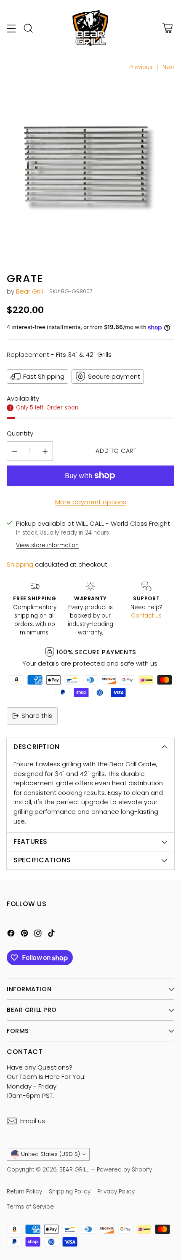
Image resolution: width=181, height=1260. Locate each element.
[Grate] (90, 168)
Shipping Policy (69, 1192)
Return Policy (24, 1192)
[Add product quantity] (45, 451)
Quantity (20, 433)
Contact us (146, 616)
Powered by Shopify (124, 1170)
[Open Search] (28, 28)
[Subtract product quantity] (14, 451)
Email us (32, 1120)
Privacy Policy (116, 1192)
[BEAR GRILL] (90, 28)
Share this (36, 715)
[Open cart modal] (167, 28)
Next (168, 67)
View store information (47, 545)
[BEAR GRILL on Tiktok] (51, 934)
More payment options (90, 502)
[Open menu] (11, 28)
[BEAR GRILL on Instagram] (38, 934)
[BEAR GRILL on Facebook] (11, 934)
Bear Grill (29, 291)
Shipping (20, 564)
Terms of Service (30, 1207)
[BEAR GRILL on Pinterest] (24, 934)
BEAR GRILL (74, 1170)
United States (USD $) (50, 1154)
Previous (140, 67)
